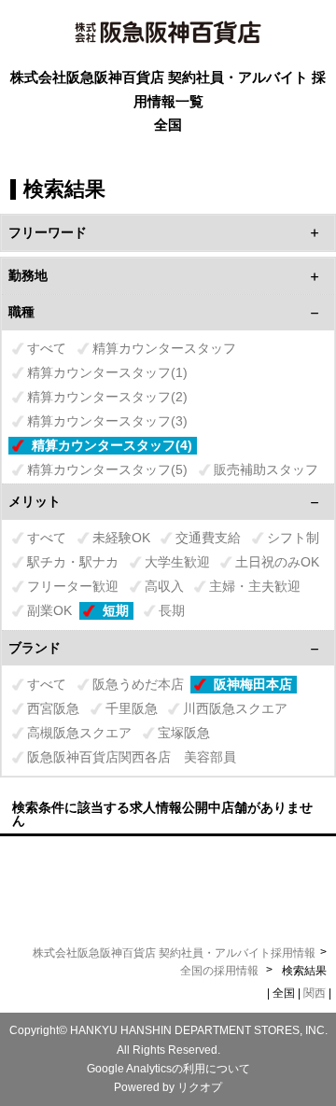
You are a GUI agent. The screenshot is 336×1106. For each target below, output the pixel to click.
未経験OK (121, 537)
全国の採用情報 (220, 970)
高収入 (164, 586)
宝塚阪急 (184, 732)
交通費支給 (208, 537)
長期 (172, 610)
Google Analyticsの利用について (168, 1068)
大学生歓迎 (177, 561)
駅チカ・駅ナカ (73, 561)
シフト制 (293, 537)
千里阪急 (131, 708)
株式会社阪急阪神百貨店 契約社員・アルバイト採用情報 (174, 952)
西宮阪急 (53, 708)
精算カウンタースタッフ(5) (107, 469)
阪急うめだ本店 (138, 684)
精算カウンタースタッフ (164, 348)
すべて (46, 348)
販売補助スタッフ (266, 469)
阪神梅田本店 (253, 684)
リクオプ (199, 1087)
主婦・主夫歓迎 (255, 586)
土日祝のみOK (277, 561)
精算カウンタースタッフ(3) (107, 420)
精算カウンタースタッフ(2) (107, 396)
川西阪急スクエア (235, 708)
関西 (314, 993)
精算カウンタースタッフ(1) (107, 372)
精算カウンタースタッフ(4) (112, 445)
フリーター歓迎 (73, 586)
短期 (116, 610)
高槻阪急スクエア (79, 732)
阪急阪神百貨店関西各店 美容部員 (131, 756)
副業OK (49, 610)
